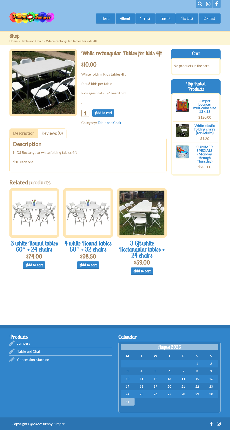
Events (165, 18)
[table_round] (34, 213)
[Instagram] (208, 4)
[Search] (200, 4)
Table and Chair (32, 41)
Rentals (187, 18)
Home (105, 18)
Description (24, 133)
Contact (209, 18)
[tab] (23, 133)
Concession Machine (33, 359)
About (125, 18)
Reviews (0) (52, 133)
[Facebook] (216, 4)
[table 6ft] (141, 213)
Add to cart (103, 112)
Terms (145, 18)
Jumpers (23, 343)
